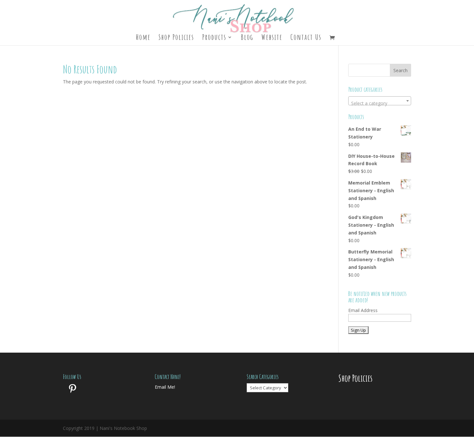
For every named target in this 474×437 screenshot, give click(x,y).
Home (143, 38)
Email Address (363, 310)
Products (214, 38)
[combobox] (379, 100)
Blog (247, 38)
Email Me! (165, 387)
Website (272, 38)
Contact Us (306, 38)
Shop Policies (176, 38)
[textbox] (380, 103)
